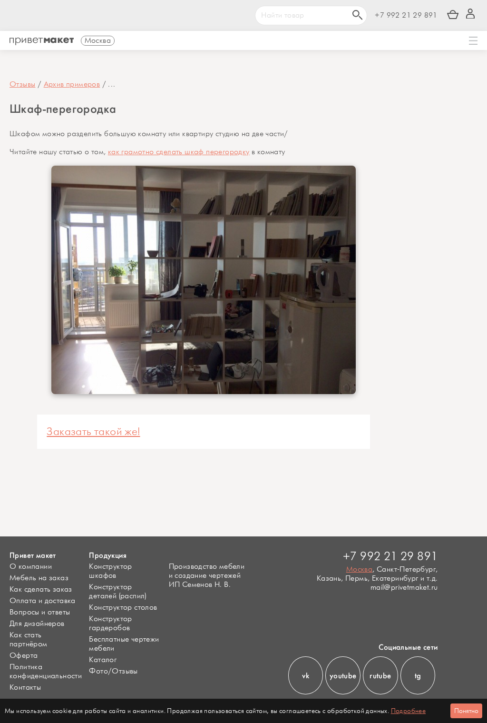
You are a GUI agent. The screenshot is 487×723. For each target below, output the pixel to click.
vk (306, 676)
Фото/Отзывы (113, 671)
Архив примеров (72, 84)
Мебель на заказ (39, 578)
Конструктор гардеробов (110, 623)
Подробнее (408, 711)
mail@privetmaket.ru (404, 587)
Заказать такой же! (93, 431)
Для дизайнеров (37, 623)
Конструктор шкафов (110, 571)
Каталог (103, 659)
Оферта (24, 655)
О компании (31, 566)
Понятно (466, 711)
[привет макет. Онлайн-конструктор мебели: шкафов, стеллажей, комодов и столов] (41, 41)
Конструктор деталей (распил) (117, 592)
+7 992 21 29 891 (406, 15)
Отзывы (22, 84)
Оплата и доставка (43, 600)
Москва (359, 569)
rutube (380, 676)
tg (418, 676)
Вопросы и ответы (40, 612)
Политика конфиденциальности (46, 672)
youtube (343, 676)
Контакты (25, 687)
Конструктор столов (123, 607)
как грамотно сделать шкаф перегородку (179, 152)
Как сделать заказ (41, 589)
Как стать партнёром (29, 640)
